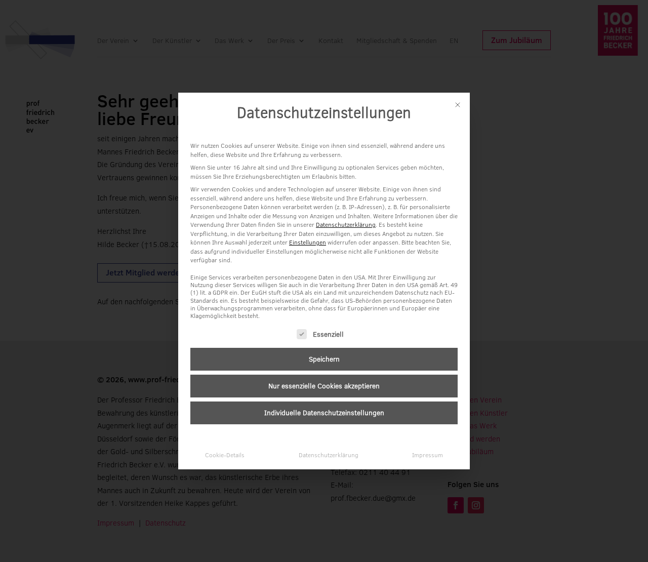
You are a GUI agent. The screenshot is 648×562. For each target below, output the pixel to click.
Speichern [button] (324, 359)
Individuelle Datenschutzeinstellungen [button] (324, 413)
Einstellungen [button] (307, 242)
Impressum (427, 455)
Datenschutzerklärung (346, 224)
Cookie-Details (225, 455)
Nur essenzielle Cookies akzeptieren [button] (324, 386)
